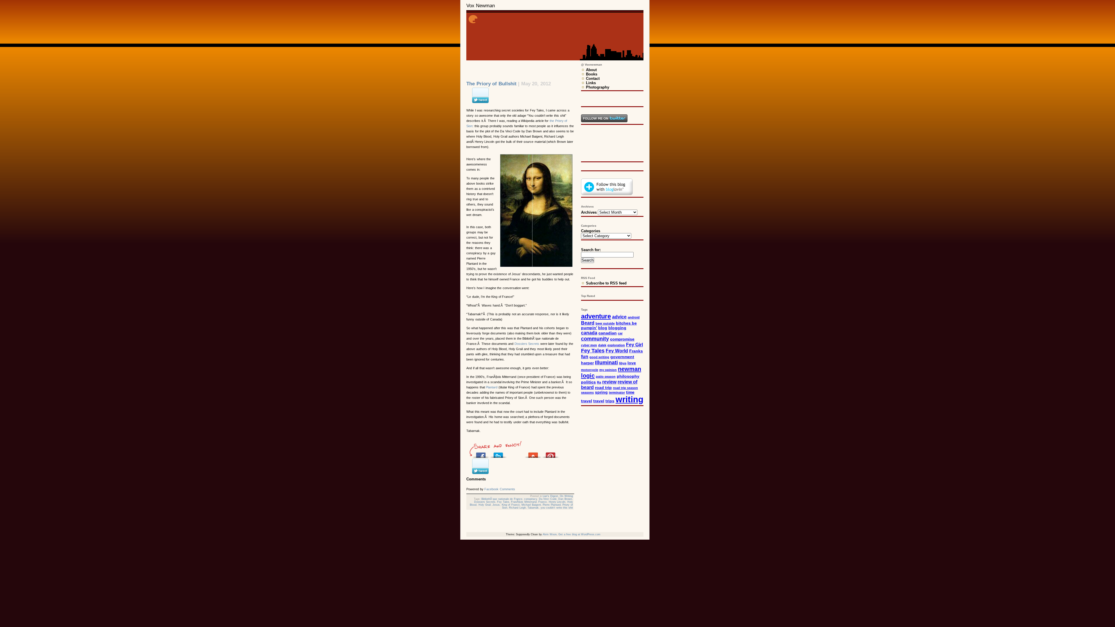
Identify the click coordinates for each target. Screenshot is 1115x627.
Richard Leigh (517, 507)
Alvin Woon (549, 534)
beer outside (605, 323)
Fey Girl (634, 344)
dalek (602, 345)
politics (588, 382)
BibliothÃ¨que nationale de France (501, 499)
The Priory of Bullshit (491, 84)
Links (591, 83)
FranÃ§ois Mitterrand (524, 501)
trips (609, 401)
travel (598, 401)
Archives (589, 212)
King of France (511, 504)
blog (602, 328)
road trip (603, 387)
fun (584, 356)
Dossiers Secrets (527, 343)
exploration (616, 345)
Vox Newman (480, 5)
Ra (599, 382)
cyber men (589, 345)
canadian (607, 333)
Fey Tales (503, 501)
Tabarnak (533, 507)
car (620, 333)
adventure (596, 316)
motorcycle (589, 370)
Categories (590, 231)
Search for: (591, 250)
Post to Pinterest (550, 453)
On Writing (566, 496)
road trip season (625, 388)
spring (601, 392)
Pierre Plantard (552, 504)
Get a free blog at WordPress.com (579, 534)
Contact (593, 78)
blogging (617, 328)
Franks (636, 351)
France (542, 501)
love (631, 363)
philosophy (628, 376)
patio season (606, 376)
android (634, 317)
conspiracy (530, 499)
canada (589, 332)
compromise (622, 339)
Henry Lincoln (557, 501)
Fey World (617, 350)
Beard (587, 322)
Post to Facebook (481, 453)
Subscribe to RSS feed (606, 283)
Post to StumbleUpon (533, 453)
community (595, 339)
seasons (587, 392)
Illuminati (606, 362)
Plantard (491, 387)
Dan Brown (565, 499)
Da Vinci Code (548, 499)
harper (587, 363)
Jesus (496, 504)
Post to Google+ (515, 453)
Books (591, 74)
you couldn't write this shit (557, 507)
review (609, 381)
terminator (617, 392)
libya (622, 363)
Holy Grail (485, 504)
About (591, 70)
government (622, 357)
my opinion (608, 370)
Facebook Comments (499, 489)
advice (619, 316)
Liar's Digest (550, 496)
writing (629, 399)
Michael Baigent (531, 504)
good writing (599, 357)
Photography (597, 87)
